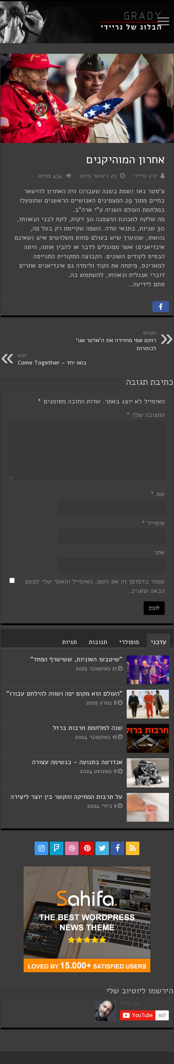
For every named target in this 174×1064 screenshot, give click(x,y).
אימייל (153, 523)
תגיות (69, 642)
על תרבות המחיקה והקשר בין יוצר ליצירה (66, 796)
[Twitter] (102, 848)
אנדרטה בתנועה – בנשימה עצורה (77, 762)
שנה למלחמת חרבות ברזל (87, 727)
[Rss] (132, 848)
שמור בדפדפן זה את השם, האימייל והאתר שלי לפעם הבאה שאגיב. (95, 586)
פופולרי (129, 642)
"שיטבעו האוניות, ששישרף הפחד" (76, 659)
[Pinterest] (87, 848)
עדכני (158, 642)
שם (157, 494)
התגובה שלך (145, 415)
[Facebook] (117, 848)
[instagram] (41, 848)
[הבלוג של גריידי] (87, 22)
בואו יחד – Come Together (52, 359)
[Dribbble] (72, 848)
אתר (159, 552)
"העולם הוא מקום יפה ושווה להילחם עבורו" (64, 693)
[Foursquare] (56, 848)
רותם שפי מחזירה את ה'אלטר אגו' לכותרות (116, 341)
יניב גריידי (145, 176)
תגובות (98, 642)
